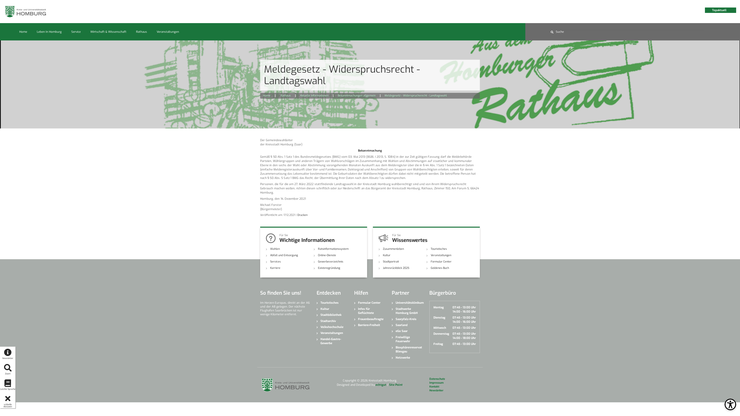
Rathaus (141, 32)
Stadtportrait (391, 261)
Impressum (436, 383)
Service (76, 32)
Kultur (386, 255)
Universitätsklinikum (410, 303)
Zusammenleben (393, 249)
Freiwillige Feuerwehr (403, 339)
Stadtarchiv (328, 321)
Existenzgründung (329, 268)
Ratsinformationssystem (333, 249)
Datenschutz (437, 379)
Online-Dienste (327, 255)
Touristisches (439, 249)
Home (23, 32)
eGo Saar (402, 331)
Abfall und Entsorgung (284, 255)
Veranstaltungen (168, 32)
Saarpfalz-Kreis (406, 319)
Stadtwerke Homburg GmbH (407, 311)
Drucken (302, 215)
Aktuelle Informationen (314, 95)
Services (275, 261)
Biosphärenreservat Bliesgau (409, 349)
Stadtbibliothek (330, 315)
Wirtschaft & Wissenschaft (108, 32)
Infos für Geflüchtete (366, 311)
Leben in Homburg (49, 32)
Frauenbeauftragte (370, 319)
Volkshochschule (331, 327)
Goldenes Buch (440, 268)
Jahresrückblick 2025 (396, 268)
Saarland (402, 325)
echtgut (381, 385)
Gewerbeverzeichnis (330, 261)
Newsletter (436, 390)
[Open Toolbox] (730, 404)
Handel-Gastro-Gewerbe (330, 341)
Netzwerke (403, 358)
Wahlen (275, 249)
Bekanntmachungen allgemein (357, 95)
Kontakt (434, 386)
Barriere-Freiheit (369, 325)
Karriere (275, 268)
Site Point (396, 385)
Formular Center (441, 261)
